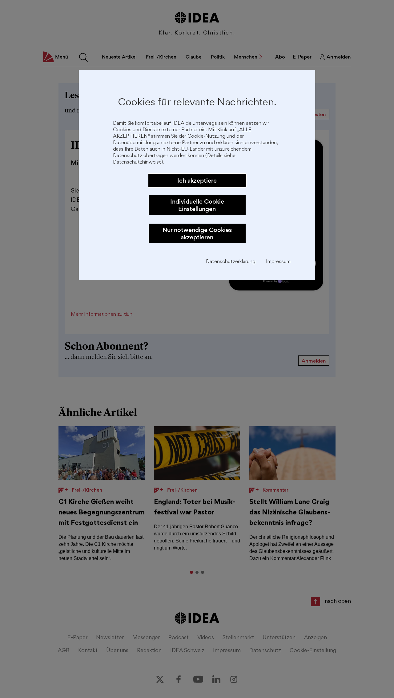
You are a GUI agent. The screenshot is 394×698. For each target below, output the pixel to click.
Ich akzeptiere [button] (197, 180)
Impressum (278, 262)
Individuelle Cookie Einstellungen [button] (197, 205)
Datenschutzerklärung (230, 262)
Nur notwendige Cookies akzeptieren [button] (197, 233)
